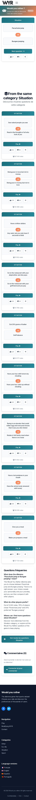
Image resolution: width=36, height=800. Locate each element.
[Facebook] (3, 709)
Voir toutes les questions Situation (19, 639)
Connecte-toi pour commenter (15, 669)
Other (4, 744)
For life (4, 747)
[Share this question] (25, 57)
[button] (18, 28)
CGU (20, 796)
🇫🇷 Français (6, 768)
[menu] (17, 3)
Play (3, 723)
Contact (4, 729)
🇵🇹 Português (7, 777)
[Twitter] (9, 709)
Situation (5, 750)
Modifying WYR (7, 726)
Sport (4, 753)
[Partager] (25, 150)
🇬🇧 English (5, 771)
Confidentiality (11, 796)
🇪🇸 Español (6, 774)
